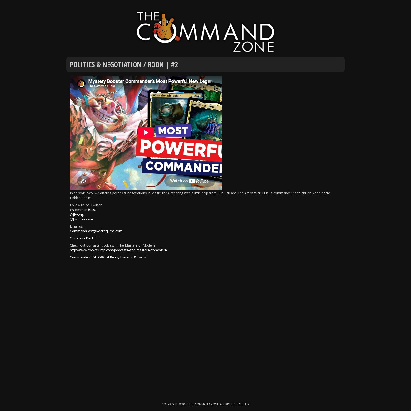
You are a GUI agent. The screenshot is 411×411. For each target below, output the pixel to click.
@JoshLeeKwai (81, 219)
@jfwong (77, 214)
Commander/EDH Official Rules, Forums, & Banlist (109, 257)
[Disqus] (205, 328)
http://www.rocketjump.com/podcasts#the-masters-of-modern (118, 250)
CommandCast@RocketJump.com (96, 231)
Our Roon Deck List (85, 238)
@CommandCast (83, 209)
